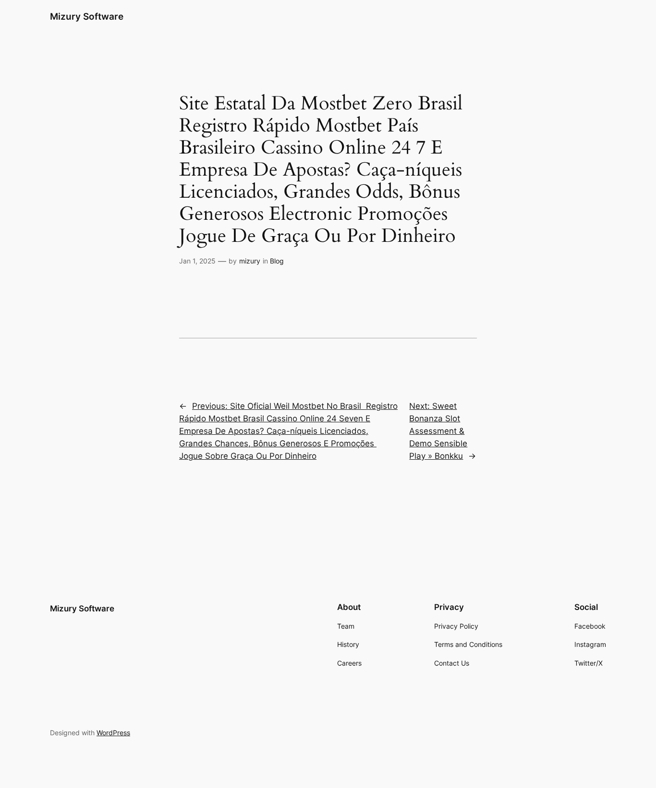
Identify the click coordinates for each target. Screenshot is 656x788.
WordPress (113, 732)
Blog (277, 261)
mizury (249, 261)
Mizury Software (86, 16)
